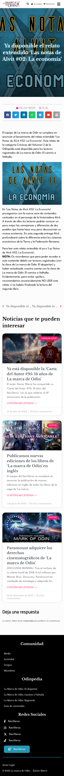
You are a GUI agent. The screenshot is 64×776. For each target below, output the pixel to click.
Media (7, 653)
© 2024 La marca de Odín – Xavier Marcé (24, 770)
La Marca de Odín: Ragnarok (19, 700)
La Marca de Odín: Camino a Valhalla (24, 694)
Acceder (38, 4)
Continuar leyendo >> (22, 403)
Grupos (8, 665)
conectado (28, 621)
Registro (50, 4)
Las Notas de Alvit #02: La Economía (28, 209)
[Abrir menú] (59, 4)
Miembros (9, 670)
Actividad (9, 659)
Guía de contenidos (14, 706)
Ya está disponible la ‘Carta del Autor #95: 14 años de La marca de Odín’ (32, 374)
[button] (7, 114)
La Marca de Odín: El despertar (20, 689)
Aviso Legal (8, 765)
